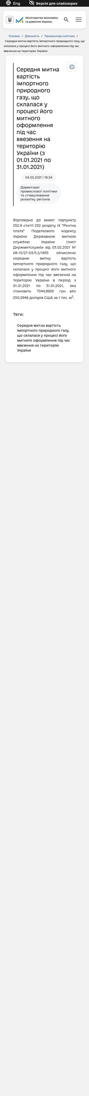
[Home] (32, 20)
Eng (16, 3)
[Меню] (78, 19)
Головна (14, 36)
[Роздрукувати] (72, 67)
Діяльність (32, 36)
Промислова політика (59, 36)
